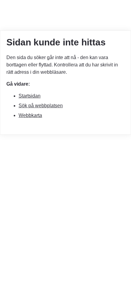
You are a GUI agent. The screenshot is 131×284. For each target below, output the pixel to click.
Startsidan (30, 95)
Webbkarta (30, 115)
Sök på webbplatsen (41, 105)
